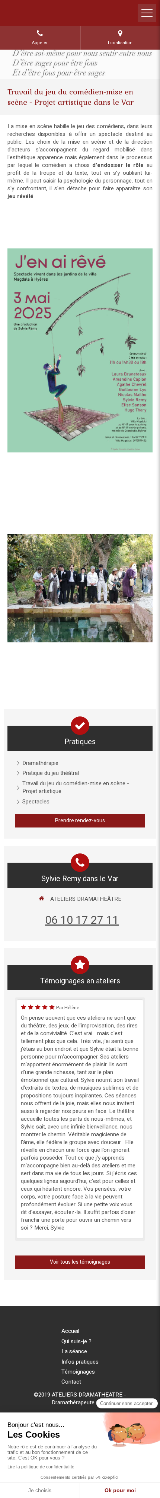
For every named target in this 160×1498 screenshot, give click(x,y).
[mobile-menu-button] (147, 13)
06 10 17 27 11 (82, 920)
